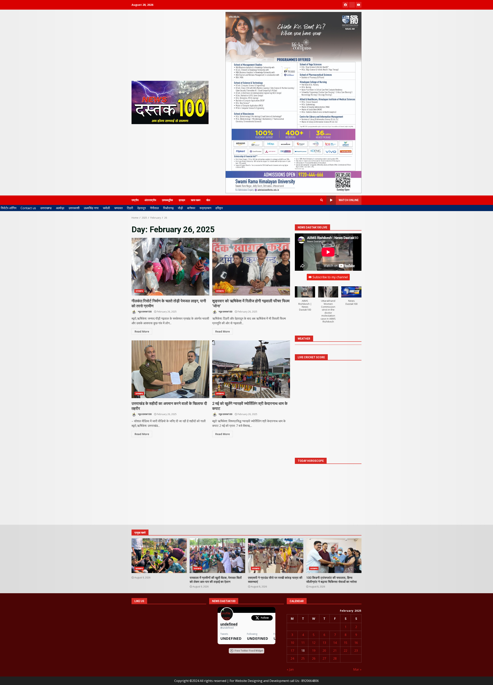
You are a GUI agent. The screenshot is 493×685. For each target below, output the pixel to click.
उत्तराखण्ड (46, 208)
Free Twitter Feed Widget (249, 650)
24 (292, 658)
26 (313, 658)
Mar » (357, 669)
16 (356, 643)
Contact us (28, 208)
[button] (305, 300)
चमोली (106, 208)
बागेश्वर (191, 208)
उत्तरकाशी (74, 208)
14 (335, 643)
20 (324, 650)
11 (303, 643)
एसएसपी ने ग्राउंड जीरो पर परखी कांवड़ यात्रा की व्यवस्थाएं (275, 555)
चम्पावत (118, 208)
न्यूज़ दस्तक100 (144, 311)
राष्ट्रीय (135, 200)
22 (345, 650)
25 (303, 658)
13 (324, 643)
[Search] (321, 200)
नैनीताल (154, 208)
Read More (142, 331)
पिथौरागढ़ (168, 208)
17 (292, 650)
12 (313, 643)
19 (313, 650)
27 (324, 658)
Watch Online (349, 200)
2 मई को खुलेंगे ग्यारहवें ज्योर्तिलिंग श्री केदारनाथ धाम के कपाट (251, 369)
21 (335, 650)
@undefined (227, 627)
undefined (228, 624)
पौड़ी (180, 208)
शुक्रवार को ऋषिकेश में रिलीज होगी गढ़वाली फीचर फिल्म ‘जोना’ (251, 267)
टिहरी (130, 208)
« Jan (290, 669)
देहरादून (141, 208)
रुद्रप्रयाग (205, 208)
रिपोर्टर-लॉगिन (8, 208)
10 (292, 643)
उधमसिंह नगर (91, 208)
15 (345, 643)
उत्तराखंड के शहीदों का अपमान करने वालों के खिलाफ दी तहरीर (170, 369)
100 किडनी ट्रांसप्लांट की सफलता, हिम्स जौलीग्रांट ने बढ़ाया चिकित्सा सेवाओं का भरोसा (333, 555)
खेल (208, 200)
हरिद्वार (219, 208)
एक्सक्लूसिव (167, 200)
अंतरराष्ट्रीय (150, 200)
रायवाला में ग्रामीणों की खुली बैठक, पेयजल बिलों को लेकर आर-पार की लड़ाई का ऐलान (217, 555)
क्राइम (182, 200)
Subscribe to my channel (330, 277)
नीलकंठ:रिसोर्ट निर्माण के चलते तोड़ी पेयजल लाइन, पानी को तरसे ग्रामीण (170, 267)
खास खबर (195, 200)
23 (356, 650)
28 (335, 658)
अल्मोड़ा (60, 208)
